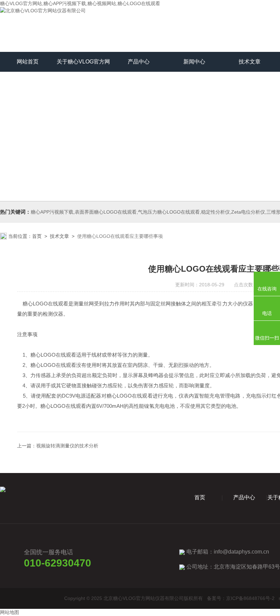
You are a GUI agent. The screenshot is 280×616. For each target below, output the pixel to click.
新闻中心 (194, 62)
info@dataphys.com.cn (241, 552)
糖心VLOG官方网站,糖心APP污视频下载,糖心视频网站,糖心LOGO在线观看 (80, 3)
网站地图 (9, 612)
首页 (37, 236)
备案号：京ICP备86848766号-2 (241, 598)
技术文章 (250, 62)
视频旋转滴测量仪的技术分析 (67, 445)
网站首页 (28, 62)
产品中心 (139, 62)
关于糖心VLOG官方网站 (83, 65)
